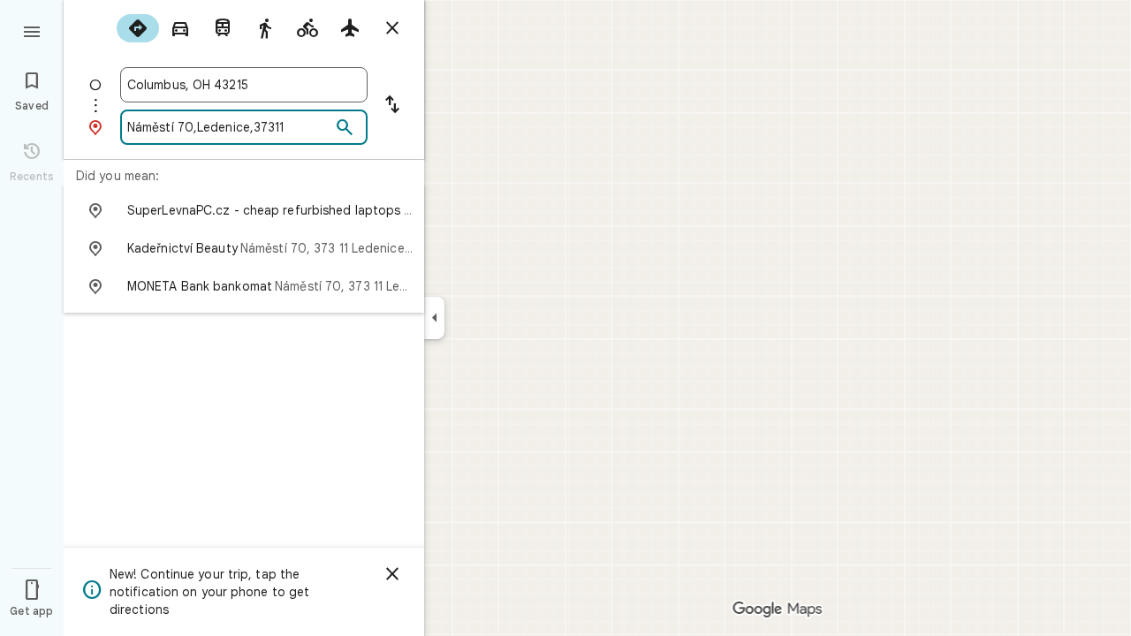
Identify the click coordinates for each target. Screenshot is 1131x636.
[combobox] (244, 84)
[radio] (138, 28)
